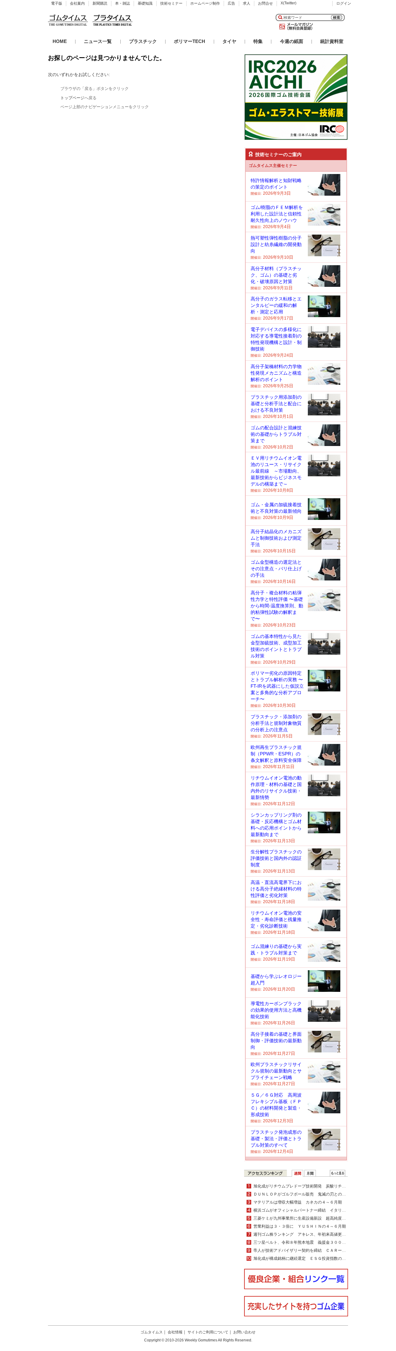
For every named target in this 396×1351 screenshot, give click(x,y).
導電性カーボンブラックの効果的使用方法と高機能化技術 (276, 1010)
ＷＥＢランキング (337, 1173)
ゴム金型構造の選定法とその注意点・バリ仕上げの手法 (276, 568)
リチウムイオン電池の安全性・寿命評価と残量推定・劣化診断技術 (276, 919)
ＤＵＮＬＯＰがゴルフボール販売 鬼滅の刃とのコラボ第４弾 (309, 1194)
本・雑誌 (122, 3)
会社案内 (77, 3)
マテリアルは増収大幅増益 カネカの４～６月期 (297, 1202)
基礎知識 (145, 3)
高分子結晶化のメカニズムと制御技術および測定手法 (276, 538)
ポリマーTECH (189, 41)
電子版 (56, 3)
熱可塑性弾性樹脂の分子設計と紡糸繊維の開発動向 (276, 244)
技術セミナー (171, 3)
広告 (231, 3)
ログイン (343, 3)
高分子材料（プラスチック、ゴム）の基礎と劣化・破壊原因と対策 (276, 275)
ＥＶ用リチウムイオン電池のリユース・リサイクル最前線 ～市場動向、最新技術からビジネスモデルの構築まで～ (276, 470)
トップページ (72, 98)
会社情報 (175, 1332)
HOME (60, 41)
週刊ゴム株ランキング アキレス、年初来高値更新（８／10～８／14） (318, 1234)
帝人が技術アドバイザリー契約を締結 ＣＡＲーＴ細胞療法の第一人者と (319, 1250)
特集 (258, 41)
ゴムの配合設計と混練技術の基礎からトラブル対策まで (276, 434)
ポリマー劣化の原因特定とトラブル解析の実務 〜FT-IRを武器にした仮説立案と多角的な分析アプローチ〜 (277, 686)
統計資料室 (331, 41)
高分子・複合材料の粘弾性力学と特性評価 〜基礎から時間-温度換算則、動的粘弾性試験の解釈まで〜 (277, 605)
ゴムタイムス (151, 1332)
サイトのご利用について (207, 1332)
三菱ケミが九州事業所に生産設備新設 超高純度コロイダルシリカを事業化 (321, 1218)
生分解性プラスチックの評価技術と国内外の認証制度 (276, 858)
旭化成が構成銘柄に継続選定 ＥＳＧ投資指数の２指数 (303, 1258)
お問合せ (265, 3)
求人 (246, 3)
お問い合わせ (244, 1332)
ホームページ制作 (205, 3)
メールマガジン (294, 26)
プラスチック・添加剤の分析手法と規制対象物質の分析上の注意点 (276, 723)
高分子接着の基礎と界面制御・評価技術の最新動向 (276, 1040)
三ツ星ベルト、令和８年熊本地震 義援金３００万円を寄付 (307, 1242)
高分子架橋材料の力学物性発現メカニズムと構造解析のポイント (276, 373)
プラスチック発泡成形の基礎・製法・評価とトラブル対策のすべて (276, 1138)
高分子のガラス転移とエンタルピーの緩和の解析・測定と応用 (276, 305)
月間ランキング (310, 1173)
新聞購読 (100, 3)
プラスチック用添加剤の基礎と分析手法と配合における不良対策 (276, 403)
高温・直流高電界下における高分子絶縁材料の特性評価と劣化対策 (276, 889)
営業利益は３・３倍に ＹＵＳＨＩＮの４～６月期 (299, 1226)
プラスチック (143, 41)
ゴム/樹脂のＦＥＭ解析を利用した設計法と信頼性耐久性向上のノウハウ (277, 214)
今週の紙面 (291, 41)
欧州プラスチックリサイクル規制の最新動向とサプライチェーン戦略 (276, 1071)
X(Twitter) (288, 3)
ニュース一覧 (98, 41)
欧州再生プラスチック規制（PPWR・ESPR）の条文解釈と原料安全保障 (276, 754)
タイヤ (229, 41)
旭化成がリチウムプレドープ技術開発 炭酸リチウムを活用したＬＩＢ (317, 1186)
